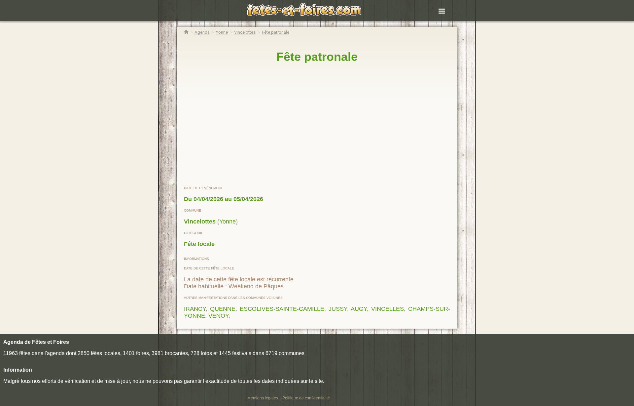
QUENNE (222, 308)
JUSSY (338, 308)
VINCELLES (387, 308)
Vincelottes (200, 221)
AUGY (359, 308)
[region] (317, 125)
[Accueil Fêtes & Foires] (186, 32)
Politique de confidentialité (306, 398)
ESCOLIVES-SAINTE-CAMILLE (282, 308)
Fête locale (199, 244)
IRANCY (195, 308)
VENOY (218, 315)
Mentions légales (262, 398)
